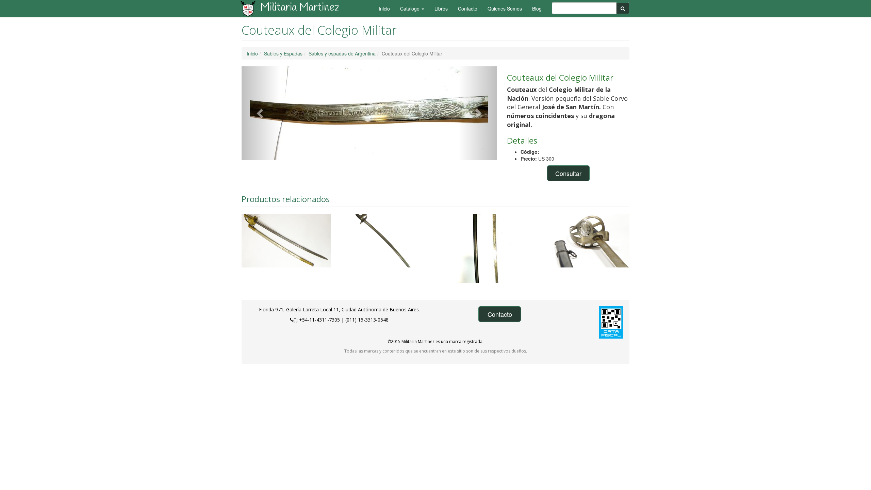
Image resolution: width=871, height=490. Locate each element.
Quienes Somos (505, 8)
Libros (441, 8)
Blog (537, 8)
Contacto (467, 8)
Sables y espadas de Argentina (342, 53)
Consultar (568, 173)
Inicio (384, 8)
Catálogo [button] (410, 8)
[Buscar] (622, 8)
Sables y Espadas (283, 53)
